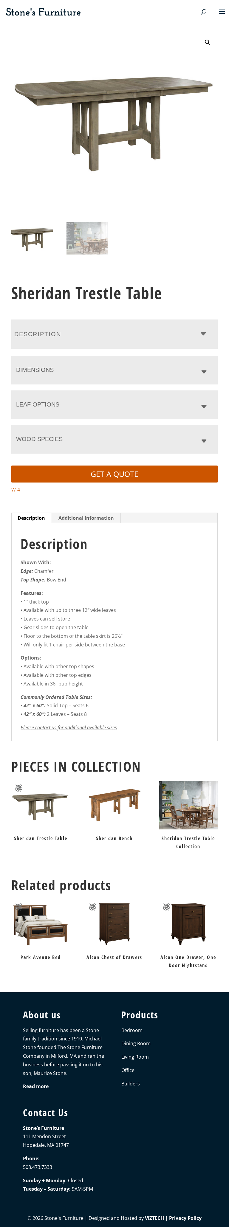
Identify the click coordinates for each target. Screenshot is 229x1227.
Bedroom (132, 1030)
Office (127, 1070)
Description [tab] (31, 518)
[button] (207, 42)
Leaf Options (37, 404)
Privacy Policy (185, 1218)
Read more (36, 1086)
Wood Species (39, 439)
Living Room (135, 1057)
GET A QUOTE (114, 474)
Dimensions (35, 370)
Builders (130, 1083)
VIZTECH (154, 1218)
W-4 (15, 489)
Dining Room (136, 1043)
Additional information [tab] (86, 518)
